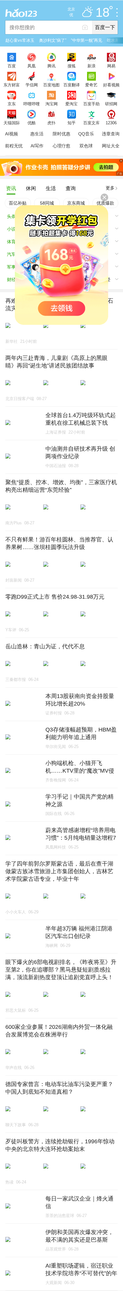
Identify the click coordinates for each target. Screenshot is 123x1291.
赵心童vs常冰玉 (19, 40)
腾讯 (51, 66)
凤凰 (31, 66)
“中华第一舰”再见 (86, 40)
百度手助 (91, 104)
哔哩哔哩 (31, 104)
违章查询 (111, 133)
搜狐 (71, 66)
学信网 (32, 85)
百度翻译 (71, 85)
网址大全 (111, 145)
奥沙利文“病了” (52, 40)
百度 (12, 66)
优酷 (31, 122)
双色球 (86, 145)
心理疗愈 (61, 145)
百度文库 (91, 122)
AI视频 (11, 133)
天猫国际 (11, 122)
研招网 (111, 104)
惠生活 (37, 133)
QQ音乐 (86, 133)
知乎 (71, 122)
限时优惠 (61, 133)
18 (102, 12)
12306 (111, 122)
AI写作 (37, 145)
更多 (110, 187)
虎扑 (51, 122)
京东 (12, 104)
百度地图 (51, 85)
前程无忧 (14, 145)
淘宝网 (51, 104)
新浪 (91, 66)
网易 (111, 66)
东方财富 (11, 85)
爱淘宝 (71, 104)
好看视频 (111, 85)
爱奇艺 (91, 85)
